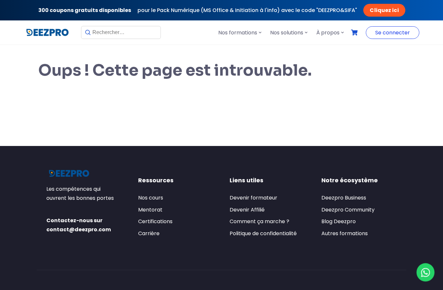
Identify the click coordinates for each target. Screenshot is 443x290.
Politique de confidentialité (263, 233)
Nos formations (237, 32)
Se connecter (392, 32)
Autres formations (344, 233)
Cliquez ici (384, 10)
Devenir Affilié (247, 209)
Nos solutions (286, 32)
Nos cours (150, 197)
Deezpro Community (348, 209)
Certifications (155, 221)
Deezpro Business (343, 197)
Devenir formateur (253, 197)
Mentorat (150, 209)
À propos (328, 32)
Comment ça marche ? (259, 221)
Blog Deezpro (338, 221)
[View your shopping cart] (355, 33)
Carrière (149, 233)
